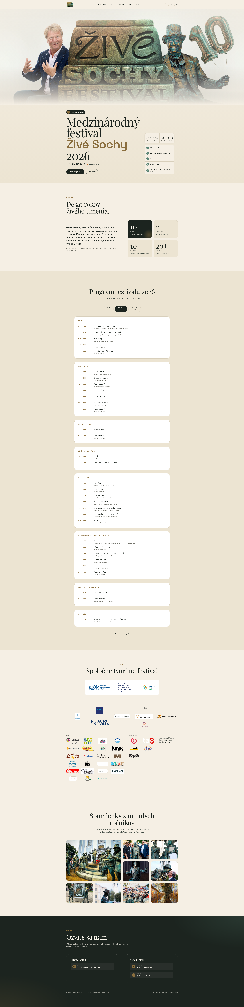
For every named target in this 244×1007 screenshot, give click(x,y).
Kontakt (137, 4)
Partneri (121, 4)
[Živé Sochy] (69, 4)
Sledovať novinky (121, 634)
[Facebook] (167, 4)
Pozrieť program (74, 172)
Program (112, 4)
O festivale (102, 4)
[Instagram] (171, 4)
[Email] (176, 4)
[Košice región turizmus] (149, 687)
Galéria (129, 4)
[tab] (108, 309)
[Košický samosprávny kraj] (99, 687)
